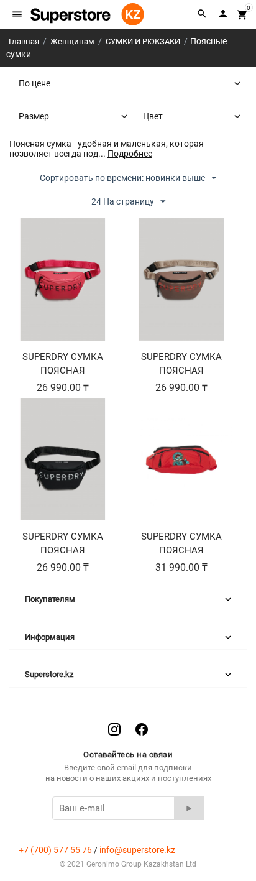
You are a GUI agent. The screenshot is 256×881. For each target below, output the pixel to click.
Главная (24, 41)
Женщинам (72, 41)
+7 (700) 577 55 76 (55, 850)
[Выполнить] (189, 808)
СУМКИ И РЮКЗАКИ (143, 41)
